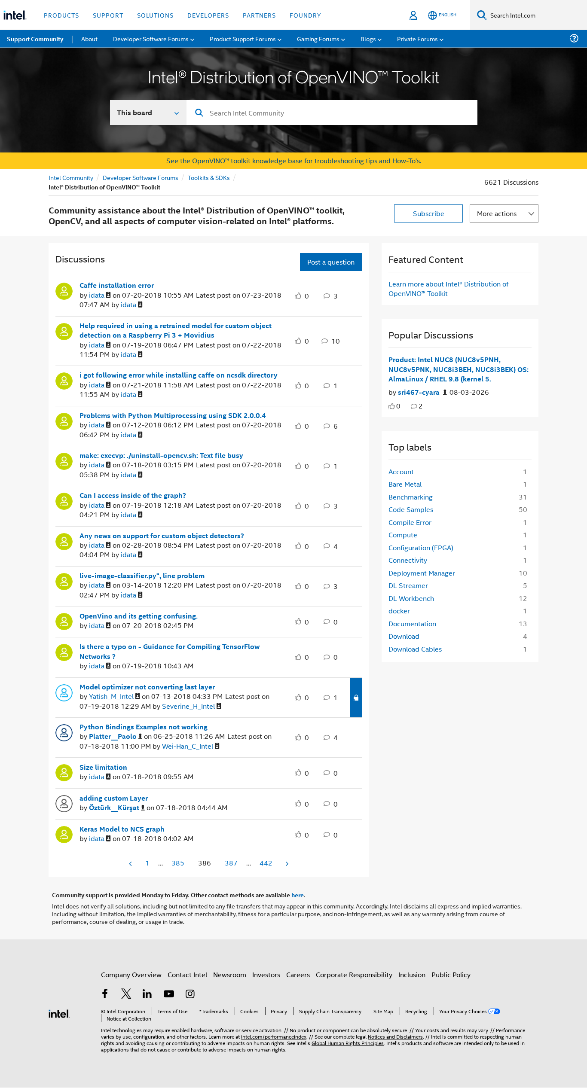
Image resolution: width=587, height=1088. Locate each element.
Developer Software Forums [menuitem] (151, 38)
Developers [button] (208, 14)
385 (177, 863)
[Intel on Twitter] (126, 995)
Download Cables (415, 649)
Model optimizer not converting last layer (147, 687)
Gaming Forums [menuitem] (318, 38)
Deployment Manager (421, 573)
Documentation (412, 623)
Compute (402, 534)
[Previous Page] (131, 863)
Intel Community (71, 177)
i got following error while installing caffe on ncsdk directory (178, 375)
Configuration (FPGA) (420, 547)
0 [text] (398, 406)
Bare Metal (405, 484)
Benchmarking (410, 497)
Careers (298, 974)
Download (403, 636)
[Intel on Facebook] (105, 995)
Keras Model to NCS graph (122, 829)
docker (399, 611)
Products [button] (61, 14)
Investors (266, 974)
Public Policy (451, 974)
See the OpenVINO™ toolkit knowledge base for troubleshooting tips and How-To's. (293, 160)
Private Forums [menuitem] (417, 38)
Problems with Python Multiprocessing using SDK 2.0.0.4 (172, 415)
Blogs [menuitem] (368, 38)
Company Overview (131, 974)
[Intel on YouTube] (169, 995)
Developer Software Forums (140, 177)
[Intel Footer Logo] (59, 1013)
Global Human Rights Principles (348, 1043)
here (297, 894)
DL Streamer (408, 585)
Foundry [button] (305, 14)
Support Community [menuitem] (35, 38)
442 (266, 863)
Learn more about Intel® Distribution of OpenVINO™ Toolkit (448, 288)
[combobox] (331, 112)
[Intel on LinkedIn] (147, 995)
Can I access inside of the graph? (132, 495)
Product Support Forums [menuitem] (243, 38)
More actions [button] (497, 213)
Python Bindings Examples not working (143, 726)
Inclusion (411, 974)
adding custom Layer (113, 798)
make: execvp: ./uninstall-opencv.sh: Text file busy (161, 455)
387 (231, 863)
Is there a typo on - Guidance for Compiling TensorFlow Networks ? (169, 651)
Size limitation (103, 767)
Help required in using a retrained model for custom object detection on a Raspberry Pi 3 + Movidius (175, 330)
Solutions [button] (155, 14)
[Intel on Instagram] (190, 995)
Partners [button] (259, 14)
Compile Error (409, 522)
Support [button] (108, 14)
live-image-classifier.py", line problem (142, 575)
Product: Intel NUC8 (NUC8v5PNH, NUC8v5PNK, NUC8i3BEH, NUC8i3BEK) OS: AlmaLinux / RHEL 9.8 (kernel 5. (458, 369)
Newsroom (229, 974)
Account (401, 471)
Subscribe (428, 213)
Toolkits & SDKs (209, 177)
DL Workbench (411, 598)
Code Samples (410, 509)
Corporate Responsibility (354, 974)
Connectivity (407, 560)
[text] (391, 406)
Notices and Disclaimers (395, 1036)
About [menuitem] (89, 38)
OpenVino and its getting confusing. (138, 616)
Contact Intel (187, 974)
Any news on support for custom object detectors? (161, 535)
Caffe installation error (116, 285)
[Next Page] (286, 863)
